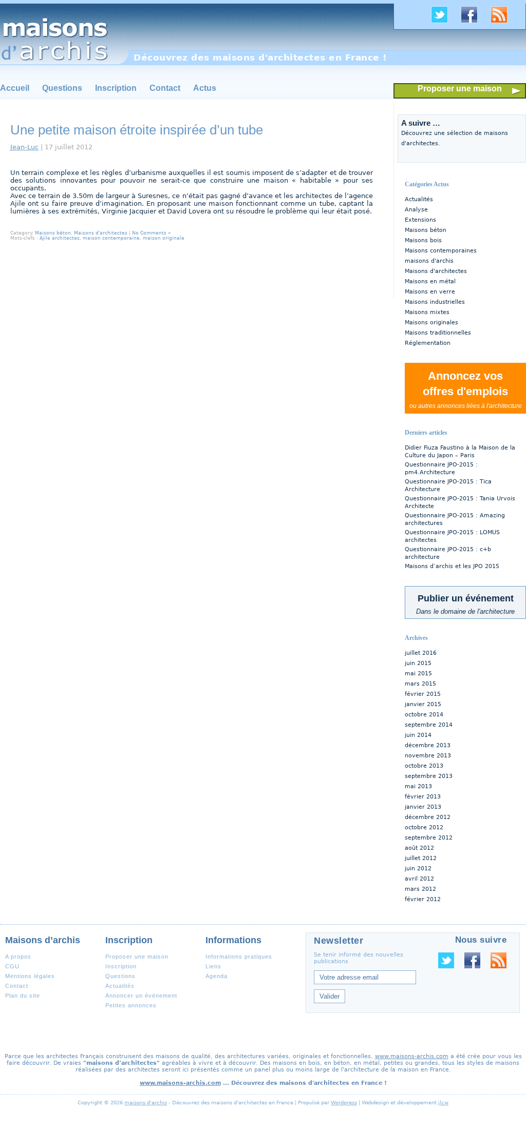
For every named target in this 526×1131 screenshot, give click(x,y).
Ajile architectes (60, 238)
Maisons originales (431, 322)
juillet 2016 (421, 653)
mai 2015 (418, 673)
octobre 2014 (424, 714)
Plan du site (22, 995)
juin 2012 (418, 868)
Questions (62, 88)
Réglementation (427, 343)
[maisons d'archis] (64, 34)
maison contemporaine (111, 238)
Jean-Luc (24, 147)
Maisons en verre (430, 291)
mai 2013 (418, 786)
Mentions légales (30, 976)
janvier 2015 (423, 704)
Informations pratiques (238, 956)
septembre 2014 (429, 725)
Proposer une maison (460, 88)
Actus (204, 88)
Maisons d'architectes (436, 271)
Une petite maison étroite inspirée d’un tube (136, 130)
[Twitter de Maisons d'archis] (443, 21)
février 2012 (423, 899)
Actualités (419, 199)
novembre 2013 (428, 755)
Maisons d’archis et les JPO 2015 (452, 566)
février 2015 (423, 694)
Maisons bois (423, 240)
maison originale (163, 238)
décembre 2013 (427, 745)
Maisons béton (425, 230)
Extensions (420, 220)
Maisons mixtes (427, 312)
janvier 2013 (423, 807)
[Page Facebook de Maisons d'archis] (473, 21)
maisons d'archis (429, 261)
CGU (12, 966)
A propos (18, 956)
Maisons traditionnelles (438, 332)
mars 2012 (420, 889)
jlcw (443, 1102)
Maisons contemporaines (441, 250)
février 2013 (423, 796)
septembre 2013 (429, 776)
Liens (213, 966)
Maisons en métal (430, 281)
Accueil (14, 88)
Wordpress (344, 1102)
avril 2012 (419, 878)
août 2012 (419, 848)
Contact (164, 88)
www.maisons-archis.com (411, 1056)
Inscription (116, 88)
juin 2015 (418, 663)
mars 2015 (420, 683)
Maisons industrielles (435, 302)
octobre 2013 (424, 766)
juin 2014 (418, 735)
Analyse (416, 209)
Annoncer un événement (141, 995)
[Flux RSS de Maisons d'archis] (503, 21)
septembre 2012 (429, 837)
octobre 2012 (424, 827)
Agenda (216, 976)
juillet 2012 (421, 858)
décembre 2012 (427, 817)
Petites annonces (131, 1005)
